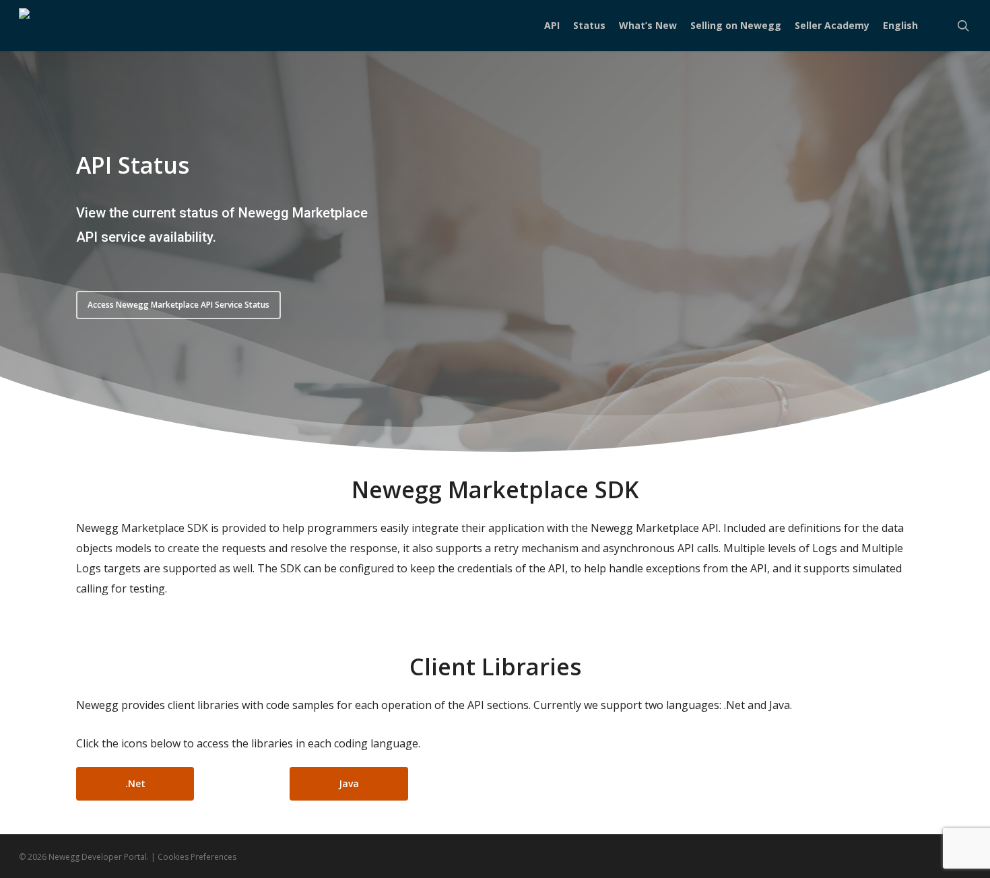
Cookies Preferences (197, 857)
